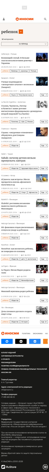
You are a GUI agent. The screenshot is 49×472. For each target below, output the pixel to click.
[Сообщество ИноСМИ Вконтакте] (35, 341)
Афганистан (33, 192)
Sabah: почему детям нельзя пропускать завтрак (18, 159)
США (22, 122)
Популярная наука (25, 95)
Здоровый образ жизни (29, 168)
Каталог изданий (8, 353)
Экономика (38, 333)
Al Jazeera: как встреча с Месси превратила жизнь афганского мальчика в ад (16, 182)
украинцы (24, 71)
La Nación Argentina (8, 102)
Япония (30, 122)
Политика (14, 122)
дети (23, 259)
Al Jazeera (5, 175)
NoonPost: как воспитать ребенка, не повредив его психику (17, 250)
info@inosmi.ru (7, 390)
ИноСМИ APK (6, 372)
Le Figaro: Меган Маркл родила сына (15, 271)
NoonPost (4, 245)
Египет (12, 78)
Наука (13, 95)
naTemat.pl (5, 54)
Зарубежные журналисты (12, 356)
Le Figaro (4, 266)
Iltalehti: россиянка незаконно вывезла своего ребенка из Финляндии (15, 206)
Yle (2, 307)
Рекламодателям (8, 362)
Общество (14, 146)
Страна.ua (5, 129)
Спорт (23, 192)
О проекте (5, 359)
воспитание (32, 259)
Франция (13, 266)
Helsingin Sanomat (8, 223)
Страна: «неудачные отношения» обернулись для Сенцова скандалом (17, 135)
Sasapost (4, 78)
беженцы (14, 71)
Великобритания (27, 280)
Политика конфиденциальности (15, 366)
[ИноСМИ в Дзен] (21, 341)
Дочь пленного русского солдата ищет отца (16, 312)
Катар (13, 175)
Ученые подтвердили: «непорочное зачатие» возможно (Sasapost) (17, 84)
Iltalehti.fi (4, 199)
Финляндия (13, 199)
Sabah (3, 154)
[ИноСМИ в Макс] (7, 341)
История (24, 322)
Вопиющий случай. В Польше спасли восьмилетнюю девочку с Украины (17, 60)
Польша (13, 54)
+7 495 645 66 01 (8, 397)
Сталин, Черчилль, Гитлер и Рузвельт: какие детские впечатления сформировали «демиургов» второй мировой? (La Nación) (21, 110)
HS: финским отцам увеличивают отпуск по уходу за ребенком (17, 228)
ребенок (9, 31)
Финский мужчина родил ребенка (17, 291)
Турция (10, 154)
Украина (14, 129)
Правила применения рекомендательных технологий (24, 369)
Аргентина (22, 102)
